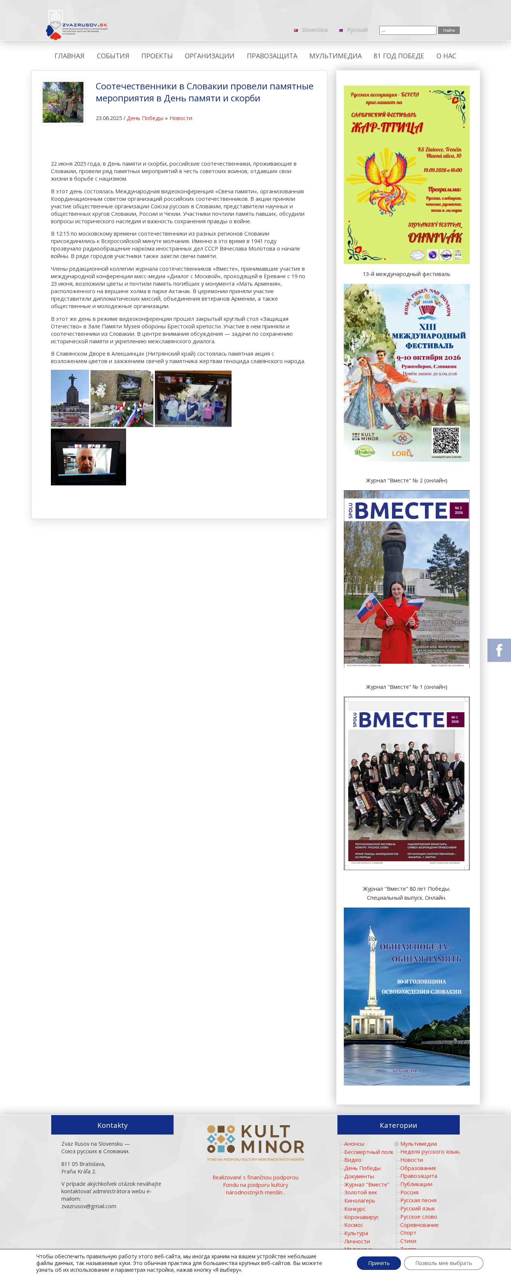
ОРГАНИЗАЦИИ (210, 55)
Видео (352, 1159)
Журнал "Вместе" (366, 1184)
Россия (409, 1192)
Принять (379, 1263)
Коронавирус (361, 1217)
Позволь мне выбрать (443, 1263)
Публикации (416, 1184)
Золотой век (360, 1192)
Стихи (408, 1240)
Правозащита (418, 1175)
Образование (418, 1168)
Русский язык (417, 1208)
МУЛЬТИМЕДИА (335, 55)
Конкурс (354, 1208)
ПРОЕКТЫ (157, 55)
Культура (356, 1233)
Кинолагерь (359, 1200)
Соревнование (419, 1224)
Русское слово (418, 1216)
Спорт (408, 1232)
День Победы (145, 118)
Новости (180, 118)
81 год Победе (399, 55)
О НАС (446, 55)
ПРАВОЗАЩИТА (272, 55)
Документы (359, 1176)
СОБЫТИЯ (113, 55)
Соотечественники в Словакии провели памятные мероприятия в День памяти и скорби (204, 92)
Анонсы (354, 1143)
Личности (357, 1241)
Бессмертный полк (369, 1151)
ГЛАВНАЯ (70, 55)
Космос (353, 1224)
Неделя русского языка (431, 1151)
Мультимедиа (418, 1143)
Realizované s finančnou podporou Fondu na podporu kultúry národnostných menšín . (255, 1184)
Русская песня (418, 1200)
